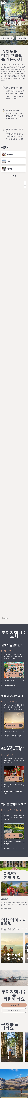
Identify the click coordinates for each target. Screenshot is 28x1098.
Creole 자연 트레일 (10, 731)
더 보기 (13, 176)
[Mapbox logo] (5, 618)
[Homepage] (3, 3)
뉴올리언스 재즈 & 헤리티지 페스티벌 (13, 786)
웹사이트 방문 (13, 1005)
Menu (21, 3)
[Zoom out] (25, 184)
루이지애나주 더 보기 (15, 1010)
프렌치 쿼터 (7, 651)
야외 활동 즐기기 (9, 38)
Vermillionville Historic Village (12, 843)
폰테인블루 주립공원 (10, 702)
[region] (14, 400)
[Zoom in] (25, 182)
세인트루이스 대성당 (10, 848)
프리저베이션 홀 (9, 681)
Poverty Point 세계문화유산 (13, 811)
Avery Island (8, 755)
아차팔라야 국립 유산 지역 (12, 736)
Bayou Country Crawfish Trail (13, 792)
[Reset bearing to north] (25, 186)
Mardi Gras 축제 (9, 685)
